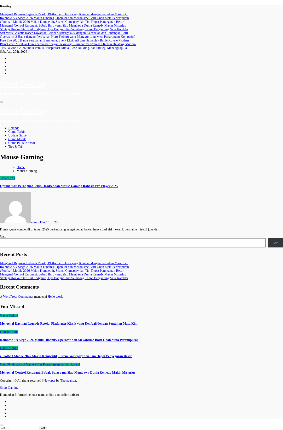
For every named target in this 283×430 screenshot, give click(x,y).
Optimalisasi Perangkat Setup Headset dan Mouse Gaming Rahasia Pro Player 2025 (59, 186)
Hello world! (56, 296)
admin (35, 222)
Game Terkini (17, 131)
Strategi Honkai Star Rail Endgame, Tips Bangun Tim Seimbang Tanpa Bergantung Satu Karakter (64, 278)
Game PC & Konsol (21, 143)
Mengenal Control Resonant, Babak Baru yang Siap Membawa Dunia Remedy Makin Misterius (63, 274)
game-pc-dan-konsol (66, 364)
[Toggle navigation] (1, 101)
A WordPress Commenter (16, 296)
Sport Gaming (23, 83)
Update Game (17, 135)
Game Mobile (17, 139)
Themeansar (68, 380)
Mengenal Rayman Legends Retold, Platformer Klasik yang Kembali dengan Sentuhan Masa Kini (64, 263)
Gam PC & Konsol (13, 364)
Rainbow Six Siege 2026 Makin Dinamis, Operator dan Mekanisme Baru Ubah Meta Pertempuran (64, 267)
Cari (3, 236)
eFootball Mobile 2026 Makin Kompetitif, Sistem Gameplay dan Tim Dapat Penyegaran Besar (61, 270)
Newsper (49, 380)
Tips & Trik (15, 146)
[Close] (1, 424)
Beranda (13, 128)
